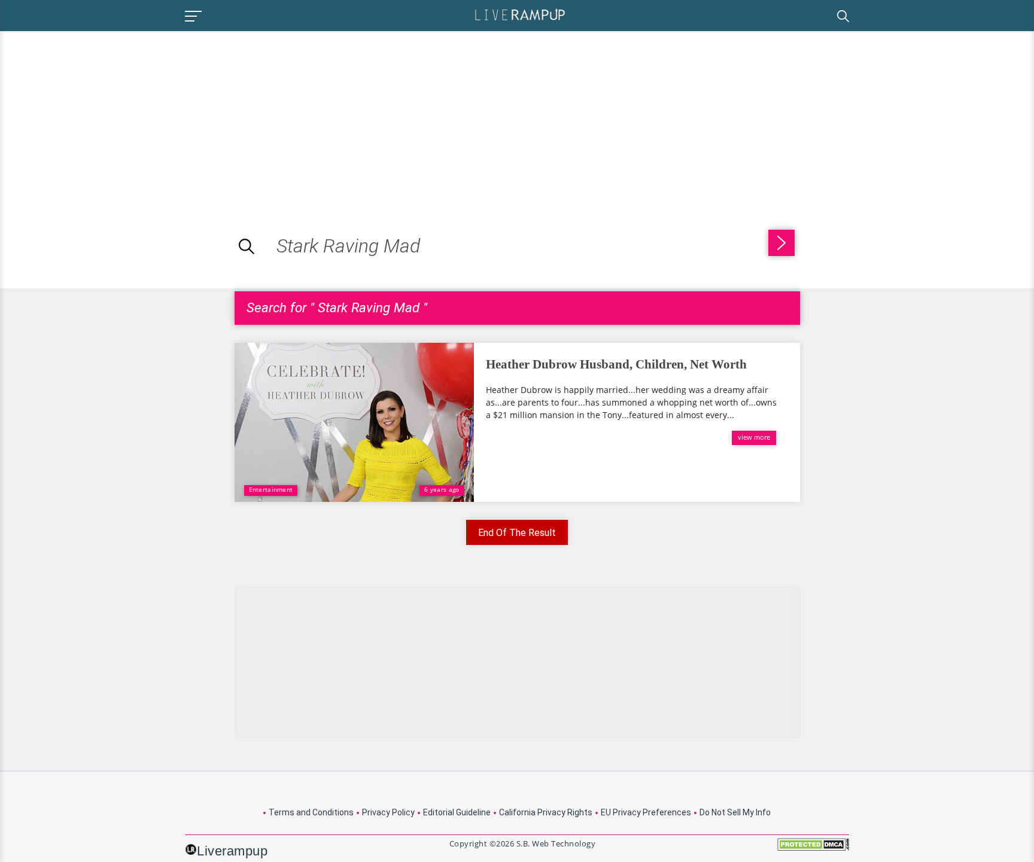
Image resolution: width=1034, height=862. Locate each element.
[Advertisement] (100, 115)
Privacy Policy (388, 812)
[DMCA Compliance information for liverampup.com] (813, 848)
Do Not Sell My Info (735, 812)
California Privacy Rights (545, 812)
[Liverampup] (520, 14)
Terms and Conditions (311, 812)
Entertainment (271, 489)
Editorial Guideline (457, 812)
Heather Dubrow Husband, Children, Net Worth (616, 364)
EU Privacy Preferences (646, 812)
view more (754, 436)
